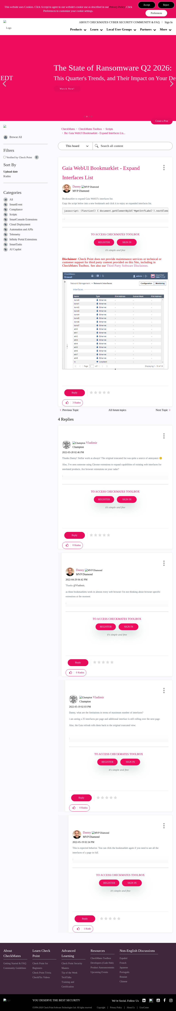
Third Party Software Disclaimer (127, 265)
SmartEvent (15, 204)
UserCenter (144, 1008)
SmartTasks (15, 244)
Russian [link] (123, 977)
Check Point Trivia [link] (41, 972)
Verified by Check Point (19, 157)
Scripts (13, 214)
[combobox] (133, 146)
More (163, 29)
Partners (146, 29)
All (11, 199)
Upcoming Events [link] (99, 972)
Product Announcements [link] (102, 967)
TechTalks (66, 977)
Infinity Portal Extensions (23, 239)
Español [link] (123, 958)
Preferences (156, 13)
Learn (94, 29)
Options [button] (168, 131)
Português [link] (124, 972)
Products (76, 29)
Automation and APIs (21, 229)
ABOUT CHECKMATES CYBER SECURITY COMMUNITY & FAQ (119, 22)
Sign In (169, 22)
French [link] (123, 963)
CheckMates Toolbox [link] (101, 958)
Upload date (10, 171)
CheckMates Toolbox (90, 128)
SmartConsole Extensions (23, 219)
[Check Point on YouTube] (157, 1000)
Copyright (101, 1008)
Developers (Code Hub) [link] (102, 963)
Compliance (16, 209)
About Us (131, 1008)
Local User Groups (119, 29)
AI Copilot (15, 249)
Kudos (7, 176)
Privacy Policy (117, 7)
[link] (142, 1000)
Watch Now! (26, 88)
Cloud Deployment (19, 224)
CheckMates (68, 128)
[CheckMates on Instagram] (169, 1000)
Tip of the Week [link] (69, 972)
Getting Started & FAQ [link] (14, 963)
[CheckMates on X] (149, 1000)
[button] (146, 5)
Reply (74, 392)
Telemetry (14, 234)
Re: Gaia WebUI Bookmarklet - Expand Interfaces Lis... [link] (94, 133)
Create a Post (161, 121)
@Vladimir (78, 585)
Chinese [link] (123, 981)
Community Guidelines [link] (14, 968)
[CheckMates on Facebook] (163, 1000)
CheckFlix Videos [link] (41, 977)
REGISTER (104, 242)
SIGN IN (126, 242)
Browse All (15, 137)
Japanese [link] (124, 967)
